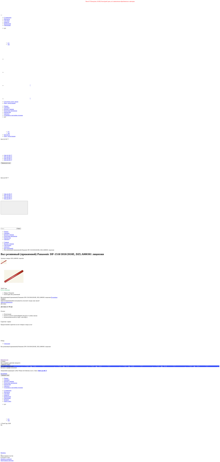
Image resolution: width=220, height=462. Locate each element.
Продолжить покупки (7, 460)
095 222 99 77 (8, 158)
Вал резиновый (8, 248)
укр (9, 44)
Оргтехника (7, 245)
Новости (6, 22)
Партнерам (7, 25)
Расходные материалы (10, 236)
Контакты (7, 19)
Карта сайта (7, 401)
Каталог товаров (9, 234)
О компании (7, 17)
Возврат (6, 399)
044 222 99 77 (8, 155)
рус (9, 43)
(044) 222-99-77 (42, 370)
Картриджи (7, 238)
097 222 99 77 (8, 157)
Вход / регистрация (9, 103)
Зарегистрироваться (6, 302)
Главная (6, 242)
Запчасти (6, 239)
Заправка (6, 233)
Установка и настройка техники (13, 387)
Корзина (3, 453)
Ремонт (6, 231)
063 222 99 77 (8, 160)
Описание (7, 343)
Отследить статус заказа (11, 101)
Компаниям (7, 23)
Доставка (7, 20)
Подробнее (4, 373)
